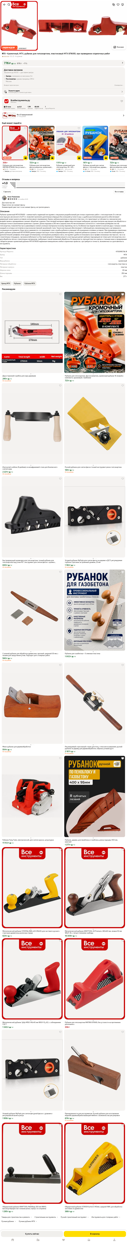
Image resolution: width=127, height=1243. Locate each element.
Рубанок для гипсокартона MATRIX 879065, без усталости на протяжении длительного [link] (14, 166)
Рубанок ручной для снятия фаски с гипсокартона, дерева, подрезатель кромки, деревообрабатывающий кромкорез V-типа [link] (94, 166)
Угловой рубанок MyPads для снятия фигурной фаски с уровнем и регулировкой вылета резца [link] (27, 1114)
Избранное (63, 1240)
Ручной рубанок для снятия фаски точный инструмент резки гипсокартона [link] (93, 467)
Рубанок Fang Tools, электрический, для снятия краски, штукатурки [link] (28, 840)
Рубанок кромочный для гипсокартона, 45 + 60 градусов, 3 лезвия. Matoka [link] (66, 166)
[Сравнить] (113, 4)
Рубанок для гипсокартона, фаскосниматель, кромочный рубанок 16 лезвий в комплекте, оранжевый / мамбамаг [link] (41, 166)
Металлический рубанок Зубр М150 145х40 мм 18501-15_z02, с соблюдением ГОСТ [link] (31, 1023)
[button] (9, 48)
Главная (12, 1240)
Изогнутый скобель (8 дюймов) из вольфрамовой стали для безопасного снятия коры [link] (29, 468)
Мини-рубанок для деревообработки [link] (16, 747)
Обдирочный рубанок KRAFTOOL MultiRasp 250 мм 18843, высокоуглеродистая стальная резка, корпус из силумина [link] (24, 1208)
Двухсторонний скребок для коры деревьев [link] (19, 376)
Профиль (114, 1240)
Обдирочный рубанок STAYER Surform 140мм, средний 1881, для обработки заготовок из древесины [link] (93, 1208)
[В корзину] (25, 157)
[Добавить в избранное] (118, 4)
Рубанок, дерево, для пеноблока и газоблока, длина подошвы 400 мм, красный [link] (91, 841)
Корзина (89, 1240)
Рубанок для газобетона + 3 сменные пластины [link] (82, 653)
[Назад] (4, 4)
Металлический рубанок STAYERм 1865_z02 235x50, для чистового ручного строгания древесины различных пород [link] (30, 932)
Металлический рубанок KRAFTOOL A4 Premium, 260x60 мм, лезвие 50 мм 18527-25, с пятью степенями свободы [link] (93, 932)
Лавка (38, 1240)
